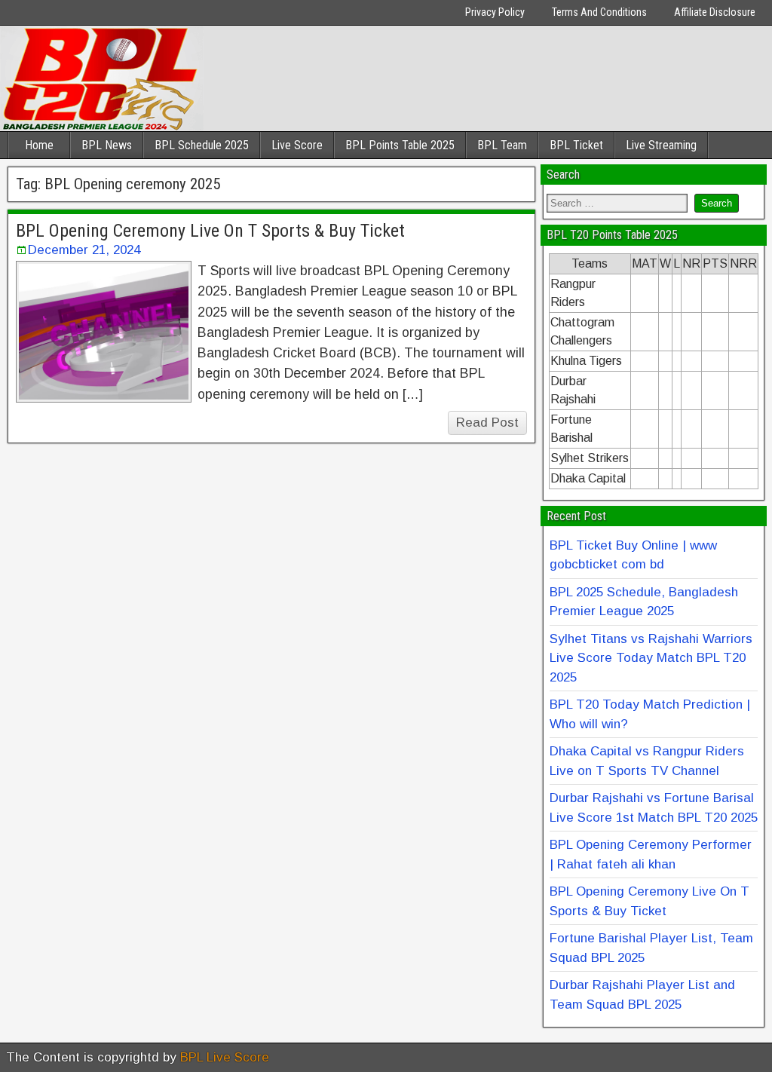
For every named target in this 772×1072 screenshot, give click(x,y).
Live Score (297, 145)
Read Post (487, 422)
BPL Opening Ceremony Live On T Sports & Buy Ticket (210, 230)
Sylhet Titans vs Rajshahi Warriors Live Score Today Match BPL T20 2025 (651, 658)
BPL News (106, 145)
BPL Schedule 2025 (202, 145)
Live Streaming (661, 145)
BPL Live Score (224, 1057)
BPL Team (502, 145)
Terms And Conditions (599, 12)
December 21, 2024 (84, 250)
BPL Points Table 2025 (400, 145)
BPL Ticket (576, 145)
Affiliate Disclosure (714, 12)
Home (39, 145)
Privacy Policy (495, 12)
